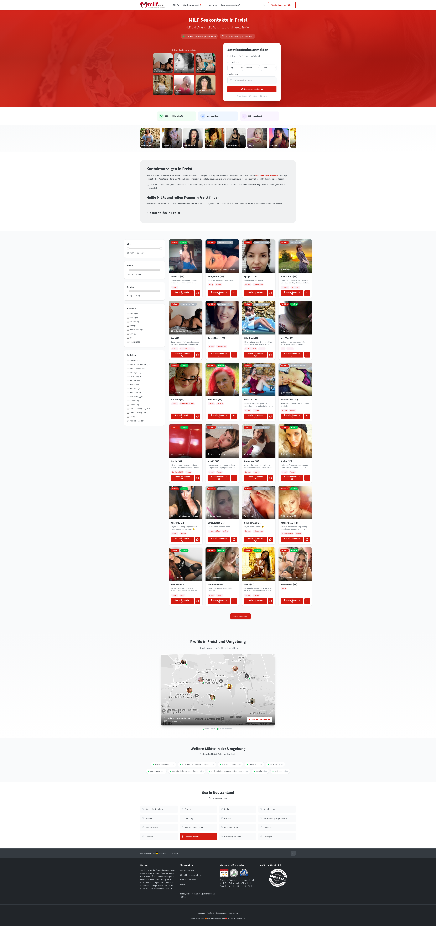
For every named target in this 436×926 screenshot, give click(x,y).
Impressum (233, 913)
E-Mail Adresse (233, 74)
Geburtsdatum (233, 62)
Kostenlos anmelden (258, 719)
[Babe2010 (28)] (212, 697)
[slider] (128, 248)
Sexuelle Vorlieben (188, 879)
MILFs (176, 5)
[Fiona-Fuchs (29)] (235, 669)
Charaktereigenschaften (190, 875)
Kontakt (210, 913)
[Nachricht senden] (197, 293)
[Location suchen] (264, 5)
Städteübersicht (187, 870)
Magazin (213, 5)
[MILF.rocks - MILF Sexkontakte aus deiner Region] (152, 5)
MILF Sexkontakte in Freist (266, 175)
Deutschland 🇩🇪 (152, 853)
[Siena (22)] (229, 687)
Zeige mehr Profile (240, 616)
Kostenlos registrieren (253, 89)
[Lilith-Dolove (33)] (189, 690)
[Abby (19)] (201, 679)
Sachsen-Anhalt (166, 853)
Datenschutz (221, 913)
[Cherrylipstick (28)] (247, 676)
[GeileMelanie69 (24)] (252, 701)
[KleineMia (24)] (184, 662)
